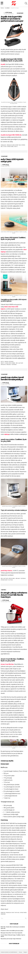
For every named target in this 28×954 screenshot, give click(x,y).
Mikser (4, 914)
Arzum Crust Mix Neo (7, 664)
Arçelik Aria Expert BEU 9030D (16, 145)
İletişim (25, 952)
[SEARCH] (26, 3)
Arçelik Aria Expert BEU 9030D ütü (11, 135)
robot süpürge (12, 364)
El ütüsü (4, 146)
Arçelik (3, 64)
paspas (4, 364)
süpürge (6, 434)
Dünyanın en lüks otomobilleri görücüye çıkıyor (12, 930)
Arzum (3, 912)
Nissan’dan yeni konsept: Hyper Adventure (11, 938)
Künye (20, 952)
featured (11, 146)
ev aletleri (20, 363)
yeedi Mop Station (6, 570)
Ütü (16, 146)
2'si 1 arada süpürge (8, 361)
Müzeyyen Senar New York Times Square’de (11, 932)
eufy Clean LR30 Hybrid (8, 363)
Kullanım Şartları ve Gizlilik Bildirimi (9, 952)
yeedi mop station (7, 580)
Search (25, 918)
